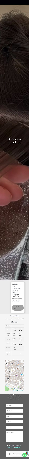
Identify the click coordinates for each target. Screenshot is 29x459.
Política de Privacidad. (13, 447)
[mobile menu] (26, 2)
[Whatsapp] (24, 455)
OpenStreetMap (19, 390)
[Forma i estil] (7, 2)
